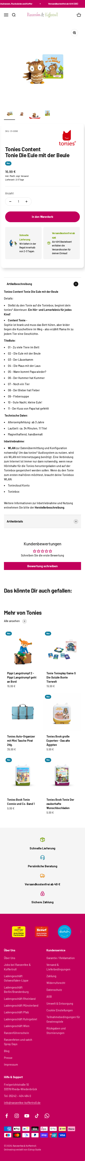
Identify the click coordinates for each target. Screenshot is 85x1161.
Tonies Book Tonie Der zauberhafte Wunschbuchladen (60, 804)
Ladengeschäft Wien (16, 1026)
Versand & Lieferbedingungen (58, 967)
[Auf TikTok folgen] (37, 1115)
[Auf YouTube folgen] (26, 1115)
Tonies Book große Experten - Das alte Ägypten (58, 740)
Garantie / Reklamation (60, 958)
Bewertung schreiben (42, 566)
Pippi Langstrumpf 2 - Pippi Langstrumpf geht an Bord (21, 677)
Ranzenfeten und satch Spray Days (18, 1042)
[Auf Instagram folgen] (16, 1115)
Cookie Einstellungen (59, 1010)
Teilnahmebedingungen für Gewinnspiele (63, 1019)
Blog (6, 1051)
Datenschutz (54, 989)
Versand (24, 176)
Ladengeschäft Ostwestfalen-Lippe (16, 978)
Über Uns (9, 958)
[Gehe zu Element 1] (9, 114)
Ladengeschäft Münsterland (21, 1005)
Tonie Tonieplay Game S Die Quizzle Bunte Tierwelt (61, 677)
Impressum (11, 1064)
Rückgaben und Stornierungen (56, 1030)
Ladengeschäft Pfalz (16, 1012)
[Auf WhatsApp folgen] (47, 1115)
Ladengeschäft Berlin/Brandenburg (16, 989)
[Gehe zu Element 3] (34, 114)
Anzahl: (9, 193)
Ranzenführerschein (16, 1033)
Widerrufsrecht (55, 983)
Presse (8, 1057)
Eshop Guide (34, 1149)
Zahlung (51, 976)
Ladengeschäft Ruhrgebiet (20, 1019)
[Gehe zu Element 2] (22, 114)
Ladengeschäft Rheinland (20, 998)
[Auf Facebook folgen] (6, 1115)
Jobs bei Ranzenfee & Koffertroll (17, 967)
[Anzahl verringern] (10, 201)
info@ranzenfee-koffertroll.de (22, 1102)
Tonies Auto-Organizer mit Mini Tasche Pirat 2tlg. (21, 740)
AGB (49, 996)
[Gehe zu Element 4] (47, 114)
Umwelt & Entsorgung (59, 1003)
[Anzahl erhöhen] (26, 201)
